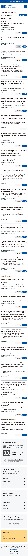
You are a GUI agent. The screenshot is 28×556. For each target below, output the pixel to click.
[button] (25, 6)
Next (25, 523)
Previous (3, 523)
